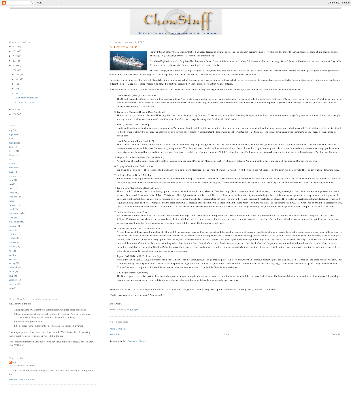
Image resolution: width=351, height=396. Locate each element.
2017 (15, 46)
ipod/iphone (15, 196)
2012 (15, 56)
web (11, 288)
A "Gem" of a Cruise (123, 47)
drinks (12, 163)
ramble (12, 238)
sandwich (13, 259)
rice (10, 250)
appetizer (13, 134)
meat (11, 217)
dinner (12, 155)
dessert (12, 151)
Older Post (337, 334)
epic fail (13, 167)
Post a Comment (118, 328)
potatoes (13, 234)
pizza (11, 229)
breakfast (13, 142)
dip (10, 159)
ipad (11, 188)
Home (226, 334)
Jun (18, 88)
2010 (15, 65)
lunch (11, 209)
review (12, 246)
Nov (18, 79)
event (11, 171)
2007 (15, 114)
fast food (13, 176)
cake (11, 146)
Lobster (12, 205)
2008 (15, 109)
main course (15, 213)
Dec (18, 74)
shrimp (12, 263)
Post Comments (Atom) (134, 341)
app (10, 130)
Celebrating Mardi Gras (26, 97)
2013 (15, 51)
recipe (12, 242)
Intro (11, 180)
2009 (15, 70)
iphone (12, 192)
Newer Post (115, 334)
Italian (12, 200)
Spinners (13, 279)
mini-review (15, 221)
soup (11, 275)
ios (10, 184)
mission (12, 225)
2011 (15, 60)
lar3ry (15, 362)
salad (11, 254)
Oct (18, 83)
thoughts (13, 283)
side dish (13, 267)
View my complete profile (21, 379)
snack (11, 271)
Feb (18, 93)
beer (11, 138)
